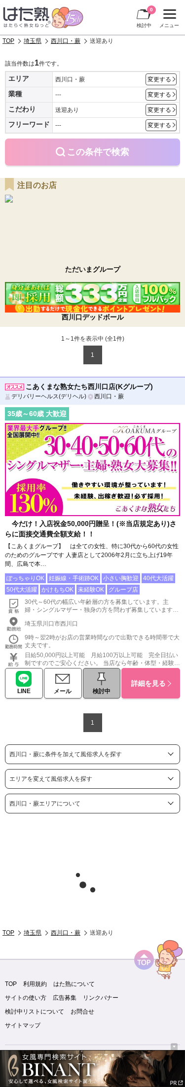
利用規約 (35, 984)
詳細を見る (148, 683)
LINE (24, 691)
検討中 (145, 17)
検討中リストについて (34, 1011)
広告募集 (64, 997)
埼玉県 (32, 40)
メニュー (168, 19)
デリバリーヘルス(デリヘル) (48, 396)
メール (63, 691)
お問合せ (82, 1011)
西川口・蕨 (65, 40)
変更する (159, 79)
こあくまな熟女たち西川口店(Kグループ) (89, 386)
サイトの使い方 (25, 997)
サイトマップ (22, 1025)
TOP (8, 40)
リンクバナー (100, 997)
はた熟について (74, 984)
